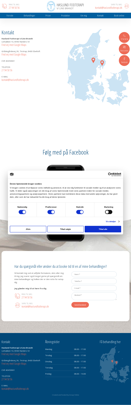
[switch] (51, 212)
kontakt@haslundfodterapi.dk (15, 80)
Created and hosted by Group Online (65, 395)
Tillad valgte (65, 229)
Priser (48, 15)
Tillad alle (103, 229)
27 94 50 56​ (7, 70)
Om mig (83, 15)
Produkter (65, 15)
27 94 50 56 (27, 297)
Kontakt (100, 15)
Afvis (28, 229)
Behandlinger (29, 15)
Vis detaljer (111, 221)
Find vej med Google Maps (14, 45)
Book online (119, 15)
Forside (10, 15)
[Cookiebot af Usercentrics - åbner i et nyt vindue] (110, 174)
